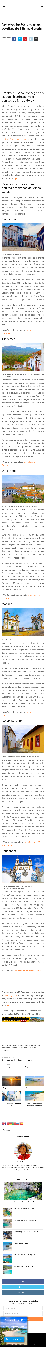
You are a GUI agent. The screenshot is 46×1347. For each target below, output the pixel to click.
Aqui (9, 1005)
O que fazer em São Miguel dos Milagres (17, 1060)
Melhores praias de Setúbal (23, 1266)
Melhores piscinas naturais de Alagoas (16, 1067)
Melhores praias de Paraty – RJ (24, 1255)
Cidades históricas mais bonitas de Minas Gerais (23, 1045)
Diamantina (6, 1048)
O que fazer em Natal (21, 1243)
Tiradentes (5, 1050)
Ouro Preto (32, 1048)
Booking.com (11, 995)
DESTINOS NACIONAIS (9, 20)
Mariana (14, 1048)
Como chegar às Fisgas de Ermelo (26, 1232)
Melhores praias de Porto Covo (25, 1220)
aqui (15, 178)
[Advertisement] (23, 67)
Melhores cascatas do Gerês (24, 1209)
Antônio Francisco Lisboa (14, 139)
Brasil (4, 1045)
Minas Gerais (23, 20)
